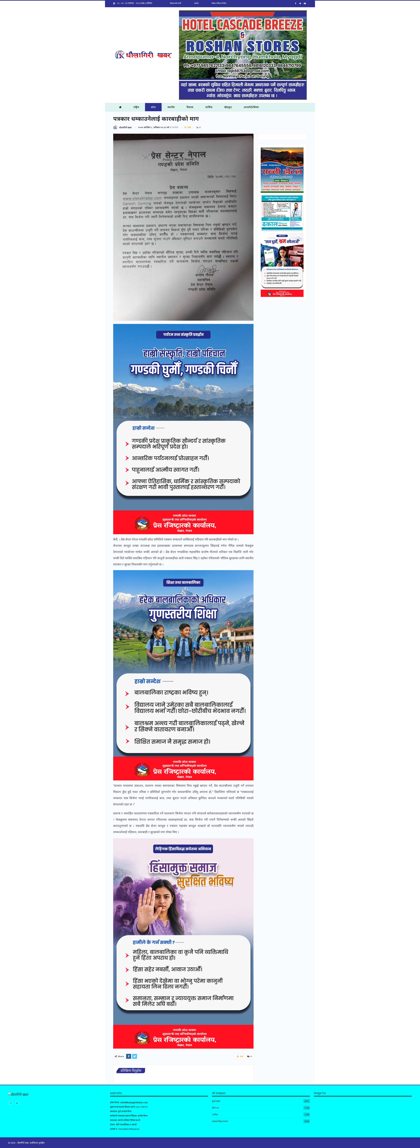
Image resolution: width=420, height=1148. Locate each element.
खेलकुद (228, 107)
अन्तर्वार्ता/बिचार (251, 107)
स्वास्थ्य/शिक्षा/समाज (220, 1121)
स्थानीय (171, 107)
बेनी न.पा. (215, 1107)
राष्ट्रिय (136, 107)
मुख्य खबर (216, 1101)
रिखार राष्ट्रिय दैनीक (219, 3)
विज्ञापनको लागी (175, 3)
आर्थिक (208, 107)
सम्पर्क (196, 3)
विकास (190, 107)
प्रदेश (153, 107)
